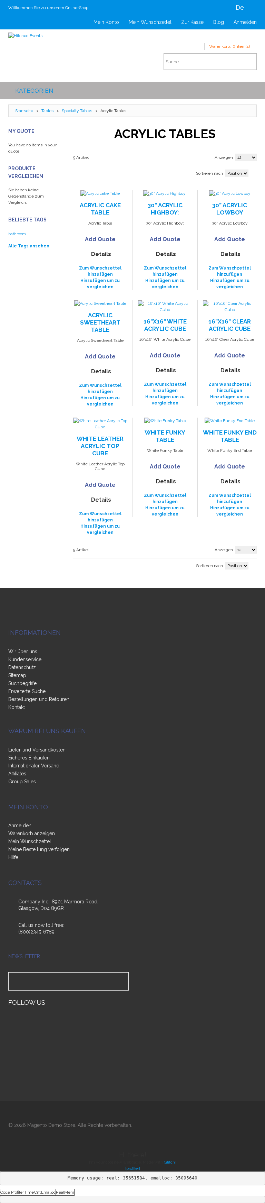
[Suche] (248, 61)
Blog (218, 22)
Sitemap (17, 675)
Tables (47, 110)
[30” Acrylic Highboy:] (165, 193)
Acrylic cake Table (100, 209)
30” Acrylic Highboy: (165, 209)
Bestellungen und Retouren (38, 699)
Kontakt (16, 707)
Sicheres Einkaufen (29, 757)
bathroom (17, 233)
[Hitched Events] (25, 36)
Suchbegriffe (22, 683)
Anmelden (245, 22)
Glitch (169, 1162)
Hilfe (13, 857)
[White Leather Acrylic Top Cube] (100, 424)
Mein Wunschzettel (150, 22)
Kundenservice (24, 659)
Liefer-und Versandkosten (37, 750)
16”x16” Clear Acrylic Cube (229, 325)
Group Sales (22, 781)
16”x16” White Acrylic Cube (165, 325)
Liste (85, 172)
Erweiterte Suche (27, 691)
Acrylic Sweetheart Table (100, 322)
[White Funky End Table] (230, 421)
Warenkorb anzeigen (31, 833)
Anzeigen (224, 157)
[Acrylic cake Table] (100, 193)
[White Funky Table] (165, 421)
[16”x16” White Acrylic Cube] (165, 306)
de (240, 7)
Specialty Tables (77, 110)
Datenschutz (22, 667)
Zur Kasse (192, 22)
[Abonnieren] (122, 981)
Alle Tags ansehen (28, 246)
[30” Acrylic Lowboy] (230, 193)
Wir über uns (22, 651)
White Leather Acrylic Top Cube (100, 446)
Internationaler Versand (33, 765)
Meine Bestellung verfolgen (39, 849)
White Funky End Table (230, 436)
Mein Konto (106, 22)
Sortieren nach (209, 173)
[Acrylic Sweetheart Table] (100, 303)
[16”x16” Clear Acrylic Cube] (230, 306)
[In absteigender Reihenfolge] (255, 173)
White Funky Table (165, 436)
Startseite (24, 110)
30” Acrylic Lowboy (229, 209)
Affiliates (17, 773)
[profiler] (132, 1168)
